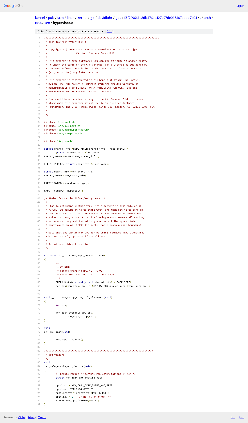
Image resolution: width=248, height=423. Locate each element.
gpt (118, 17)
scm (60, 17)
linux (70, 17)
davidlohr (105, 17)
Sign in (240, 5)
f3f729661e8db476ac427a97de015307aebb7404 (160, 17)
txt (233, 417)
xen (47, 23)
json (241, 417)
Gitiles (21, 417)
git (92, 17)
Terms (42, 417)
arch (207, 17)
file (109, 31)
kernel (40, 17)
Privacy (32, 417)
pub (51, 17)
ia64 (38, 23)
